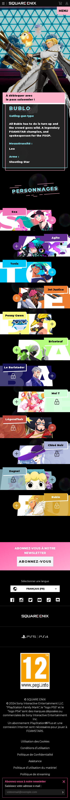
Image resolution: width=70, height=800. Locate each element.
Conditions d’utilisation (35, 748)
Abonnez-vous (35, 561)
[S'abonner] (63, 792)
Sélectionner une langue (35, 581)
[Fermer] (64, 782)
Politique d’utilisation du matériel (35, 767)
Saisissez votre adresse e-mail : (23, 786)
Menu (63, 11)
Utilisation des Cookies (35, 741)
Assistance (35, 761)
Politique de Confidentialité (35, 754)
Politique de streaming (35, 774)
